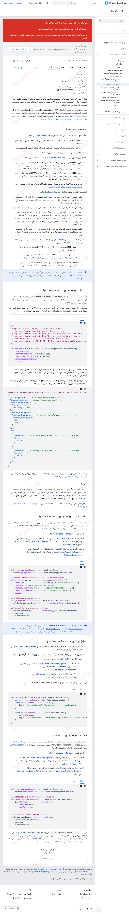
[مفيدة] (14, 61)
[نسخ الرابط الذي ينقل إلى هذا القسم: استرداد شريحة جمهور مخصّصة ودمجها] (40, 290)
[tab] (82, 318)
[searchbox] (112, 21)
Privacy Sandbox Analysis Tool (19, 894)
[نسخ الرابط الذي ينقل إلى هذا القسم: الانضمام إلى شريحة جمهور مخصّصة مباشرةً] (36, 516)
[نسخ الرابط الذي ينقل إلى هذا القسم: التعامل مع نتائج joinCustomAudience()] (43, 641)
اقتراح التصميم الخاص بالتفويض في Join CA (70, 476)
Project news (87, 898)
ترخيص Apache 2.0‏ (85, 872)
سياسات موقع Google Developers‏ (45, 872)
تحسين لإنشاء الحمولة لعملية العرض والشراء (66, 187)
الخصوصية (82, 909)
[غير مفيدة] (10, 61)
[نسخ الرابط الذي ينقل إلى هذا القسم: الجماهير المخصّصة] (63, 129)
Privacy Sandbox (81, 61)
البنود (90, 909)
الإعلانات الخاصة (118, 11)
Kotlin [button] (82, 317)
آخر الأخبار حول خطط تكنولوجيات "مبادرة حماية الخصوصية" (61, 29)
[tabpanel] (47, 343)
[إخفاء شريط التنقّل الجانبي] (98, 909)
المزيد (94, 3)
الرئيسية (19, 3)
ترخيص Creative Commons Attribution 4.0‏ (54, 869)
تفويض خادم (75, 116)
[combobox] (64, 3)
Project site (56, 894)
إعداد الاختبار (53, 495)
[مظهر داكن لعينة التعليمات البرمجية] (81, 323)
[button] (114, 30)
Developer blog (86, 894)
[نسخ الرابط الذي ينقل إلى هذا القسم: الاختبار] (77, 484)
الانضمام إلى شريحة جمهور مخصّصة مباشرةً (66, 763)
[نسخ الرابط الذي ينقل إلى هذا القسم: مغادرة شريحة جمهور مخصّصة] (50, 735)
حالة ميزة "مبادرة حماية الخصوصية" (75, 35)
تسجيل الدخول (8, 3)
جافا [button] (74, 317)
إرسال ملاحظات (16, 67)
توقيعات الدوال (76, 179)
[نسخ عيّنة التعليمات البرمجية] (85, 323)
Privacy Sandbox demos (21, 898)
